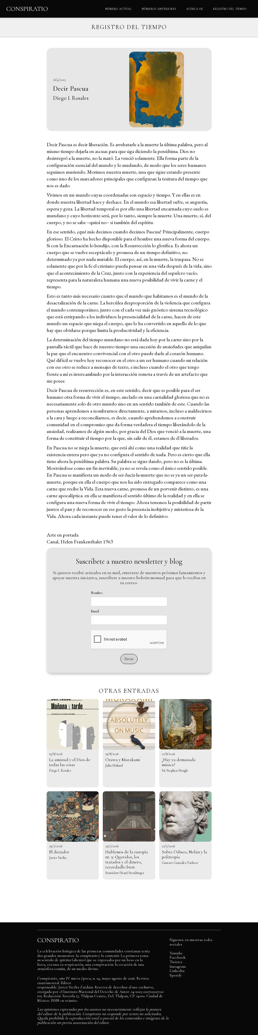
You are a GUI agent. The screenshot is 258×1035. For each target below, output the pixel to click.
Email (95, 611)
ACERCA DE (194, 9)
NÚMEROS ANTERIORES (159, 9)
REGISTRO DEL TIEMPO (230, 9)
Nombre (97, 593)
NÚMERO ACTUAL (118, 9)
